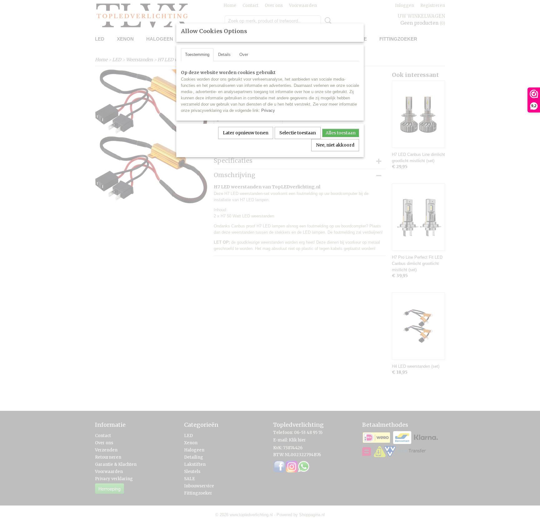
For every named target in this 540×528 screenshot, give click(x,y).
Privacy (268, 110)
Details (224, 54)
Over (243, 54)
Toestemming (197, 54)
